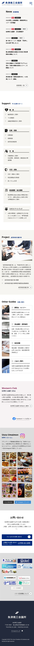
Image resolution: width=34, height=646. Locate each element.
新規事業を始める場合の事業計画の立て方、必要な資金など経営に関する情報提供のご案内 (18, 197)
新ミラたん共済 (12, 181)
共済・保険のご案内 (13, 174)
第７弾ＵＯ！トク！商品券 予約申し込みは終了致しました (16, 42)
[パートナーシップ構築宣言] (24, 566)
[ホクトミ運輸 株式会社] (10, 583)
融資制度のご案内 (13, 114)
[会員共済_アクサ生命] (9, 561)
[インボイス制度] (9, 566)
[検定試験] (17, 349)
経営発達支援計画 (23, 287)
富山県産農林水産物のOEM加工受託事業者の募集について (17, 53)
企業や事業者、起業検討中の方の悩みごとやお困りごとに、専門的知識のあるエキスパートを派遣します (18, 216)
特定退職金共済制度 (13, 177)
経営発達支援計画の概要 (12, 280)
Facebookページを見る (22, 418)
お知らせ (18, 17)
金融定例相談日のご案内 (15, 121)
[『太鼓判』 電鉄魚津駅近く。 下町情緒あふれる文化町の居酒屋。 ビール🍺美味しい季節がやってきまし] (9, 459)
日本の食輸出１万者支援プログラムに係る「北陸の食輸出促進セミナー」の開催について (16, 65)
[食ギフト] (9, 571)
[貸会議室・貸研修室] (17, 330)
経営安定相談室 (12, 141)
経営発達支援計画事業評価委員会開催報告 (17, 283)
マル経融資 (11, 117)
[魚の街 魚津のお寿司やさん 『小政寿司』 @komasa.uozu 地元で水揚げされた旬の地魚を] (24, 459)
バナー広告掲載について (22, 593)
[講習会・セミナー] (17, 312)
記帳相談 (10, 135)
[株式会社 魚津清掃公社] (10, 578)
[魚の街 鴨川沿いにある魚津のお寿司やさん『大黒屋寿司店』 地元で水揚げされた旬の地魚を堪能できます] (24, 475)
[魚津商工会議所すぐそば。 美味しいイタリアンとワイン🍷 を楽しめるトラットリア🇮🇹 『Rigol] (9, 490)
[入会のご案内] (17, 366)
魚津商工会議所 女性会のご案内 (19, 406)
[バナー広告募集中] (17, 588)
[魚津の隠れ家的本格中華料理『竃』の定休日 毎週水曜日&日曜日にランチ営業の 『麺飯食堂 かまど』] (9, 475)
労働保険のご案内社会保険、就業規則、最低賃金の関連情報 (18, 158)
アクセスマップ (15, 631)
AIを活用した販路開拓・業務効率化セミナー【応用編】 (16, 21)
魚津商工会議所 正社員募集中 (15, 31)
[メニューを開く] (30, 3)
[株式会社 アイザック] (24, 578)
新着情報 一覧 (20, 85)
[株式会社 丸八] (24, 583)
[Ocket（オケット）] (24, 561)
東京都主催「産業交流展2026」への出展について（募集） (17, 78)
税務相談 (10, 138)
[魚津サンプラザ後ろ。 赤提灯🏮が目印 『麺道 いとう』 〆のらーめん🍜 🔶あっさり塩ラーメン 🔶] (24, 490)
